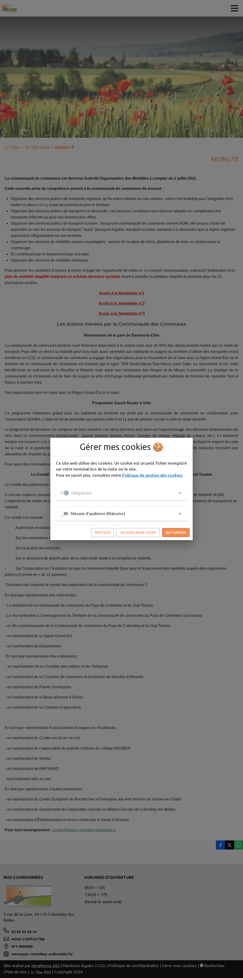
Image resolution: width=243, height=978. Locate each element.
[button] (121, 492)
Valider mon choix (138, 532)
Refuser (102, 532)
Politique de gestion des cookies (152, 475)
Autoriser (176, 532)
